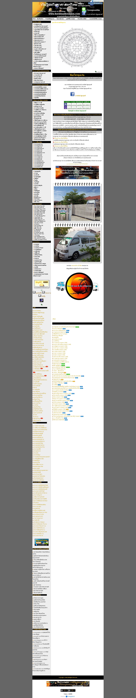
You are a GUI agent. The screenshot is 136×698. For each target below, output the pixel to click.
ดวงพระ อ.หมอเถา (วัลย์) (59, 355)
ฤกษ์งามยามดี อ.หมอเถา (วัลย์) (60, 356)
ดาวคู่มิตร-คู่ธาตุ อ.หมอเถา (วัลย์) (61, 405)
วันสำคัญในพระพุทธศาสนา (41, 470)
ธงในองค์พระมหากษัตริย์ (40, 499)
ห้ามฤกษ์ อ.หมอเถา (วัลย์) (59, 404)
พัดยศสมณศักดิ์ (38, 435)
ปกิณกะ (36, 314)
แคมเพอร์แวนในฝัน (76, 265)
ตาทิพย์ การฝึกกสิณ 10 (58, 383)
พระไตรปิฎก (37, 455)
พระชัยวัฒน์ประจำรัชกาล (40, 493)
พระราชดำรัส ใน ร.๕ (39, 528)
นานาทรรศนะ (37, 310)
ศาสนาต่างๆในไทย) (39, 480)
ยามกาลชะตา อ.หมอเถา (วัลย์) (60, 407)
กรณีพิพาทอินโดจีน (39, 357)
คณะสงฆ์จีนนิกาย (38, 437)
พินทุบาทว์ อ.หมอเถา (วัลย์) (59, 398)
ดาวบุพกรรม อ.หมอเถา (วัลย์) (60, 358)
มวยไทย (36, 405)
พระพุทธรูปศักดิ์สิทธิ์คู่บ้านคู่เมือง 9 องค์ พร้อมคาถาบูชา (66, 386)
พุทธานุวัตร (37, 468)
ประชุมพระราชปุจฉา (39, 522)
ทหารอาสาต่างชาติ (39, 345)
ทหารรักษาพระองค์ (39, 343)
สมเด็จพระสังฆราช (39, 431)
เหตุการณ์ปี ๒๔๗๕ (38, 355)
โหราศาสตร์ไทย (38, 395)
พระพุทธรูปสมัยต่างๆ (39, 441)
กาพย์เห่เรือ (37, 389)
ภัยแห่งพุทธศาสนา (38, 478)
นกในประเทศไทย (38, 411)
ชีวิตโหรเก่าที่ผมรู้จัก (58, 335)
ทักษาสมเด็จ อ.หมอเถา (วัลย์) (60, 395)
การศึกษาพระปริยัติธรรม (40, 427)
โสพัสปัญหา (37, 460)
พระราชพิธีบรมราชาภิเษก (40, 500)
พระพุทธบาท (37, 451)
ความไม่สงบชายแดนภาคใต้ (41, 370)
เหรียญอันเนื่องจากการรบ (40, 512)
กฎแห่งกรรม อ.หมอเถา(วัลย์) (60, 414)
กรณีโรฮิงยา (37, 368)
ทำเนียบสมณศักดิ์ (38, 433)
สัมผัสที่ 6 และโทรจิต (58, 391)
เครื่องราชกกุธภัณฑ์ (39, 497)
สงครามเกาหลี (38, 363)
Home (34, 18)
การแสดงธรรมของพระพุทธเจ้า (42, 456)
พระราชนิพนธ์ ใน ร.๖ (39, 530)
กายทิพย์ (55, 384)
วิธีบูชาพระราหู (57, 379)
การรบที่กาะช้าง (38, 359)
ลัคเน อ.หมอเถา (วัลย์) (58, 397)
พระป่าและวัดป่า (38, 474)
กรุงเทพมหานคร (38, 330)
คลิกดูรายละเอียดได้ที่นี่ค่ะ (61, 138)
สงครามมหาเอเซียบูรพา (40, 361)
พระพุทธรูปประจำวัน (39, 447)
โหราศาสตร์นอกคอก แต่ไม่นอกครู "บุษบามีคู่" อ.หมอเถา (66, 416)
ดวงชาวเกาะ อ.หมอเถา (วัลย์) (60, 348)
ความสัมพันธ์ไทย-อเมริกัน (40, 351)
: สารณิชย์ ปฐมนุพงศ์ (80, 95)
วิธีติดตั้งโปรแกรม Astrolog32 (60, 334)
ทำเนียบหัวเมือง (38, 337)
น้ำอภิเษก (36, 502)
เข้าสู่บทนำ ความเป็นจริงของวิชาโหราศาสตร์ (64, 327)
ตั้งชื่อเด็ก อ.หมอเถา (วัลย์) (59, 409)
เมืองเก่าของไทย (38, 336)
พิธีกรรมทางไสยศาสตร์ (58, 419)
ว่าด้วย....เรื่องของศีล (58, 372)
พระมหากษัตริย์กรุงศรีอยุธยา (41, 487)
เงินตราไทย (37, 399)
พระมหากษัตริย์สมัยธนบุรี (40, 489)
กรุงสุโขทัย (37, 326)
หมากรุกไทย (37, 403)
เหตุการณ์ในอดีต (38, 316)
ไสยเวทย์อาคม (60, 18)
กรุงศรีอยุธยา (37, 328)
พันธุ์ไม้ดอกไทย (38, 409)
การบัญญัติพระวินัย (39, 458)
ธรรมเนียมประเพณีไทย (40, 393)
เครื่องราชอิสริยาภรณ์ (39, 510)
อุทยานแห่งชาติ (38, 412)
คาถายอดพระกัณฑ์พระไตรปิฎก (60, 390)
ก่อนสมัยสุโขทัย (38, 324)
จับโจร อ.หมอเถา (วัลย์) (58, 402)
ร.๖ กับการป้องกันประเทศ (40, 531)
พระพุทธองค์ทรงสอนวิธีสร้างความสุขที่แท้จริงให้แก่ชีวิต (66, 388)
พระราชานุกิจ (37, 506)
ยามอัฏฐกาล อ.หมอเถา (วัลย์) (60, 346)
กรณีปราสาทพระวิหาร (39, 367)
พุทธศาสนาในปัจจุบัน (39, 476)
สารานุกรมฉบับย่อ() (39, 376)
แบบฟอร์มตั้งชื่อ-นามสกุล (96, 18)
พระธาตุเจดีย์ (37, 449)
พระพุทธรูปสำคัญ (38, 443)
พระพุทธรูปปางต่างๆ (39, 445)
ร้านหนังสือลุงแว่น (50, 18)
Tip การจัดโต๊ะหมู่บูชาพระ (59, 369)
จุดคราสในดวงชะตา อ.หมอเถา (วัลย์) (62, 393)
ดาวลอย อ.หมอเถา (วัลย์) (59, 351)
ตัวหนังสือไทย (37, 378)
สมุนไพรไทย (37, 407)
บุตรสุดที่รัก (56, 337)
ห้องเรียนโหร (40, 18)
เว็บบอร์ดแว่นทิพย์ (82, 18)
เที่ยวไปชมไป (37, 420)
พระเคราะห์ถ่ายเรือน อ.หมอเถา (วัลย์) (62, 344)
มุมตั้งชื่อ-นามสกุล (70, 18)
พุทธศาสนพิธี (37, 472)
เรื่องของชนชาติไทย (39, 320)
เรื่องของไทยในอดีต (39, 318)
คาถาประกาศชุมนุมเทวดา (59, 330)
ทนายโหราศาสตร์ (57, 339)
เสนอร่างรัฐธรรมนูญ (39, 312)
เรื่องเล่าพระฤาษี (57, 363)
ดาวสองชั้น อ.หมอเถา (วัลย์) (60, 349)
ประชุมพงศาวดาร (38, 516)
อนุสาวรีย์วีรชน (38, 374)
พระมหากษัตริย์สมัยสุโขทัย (41, 485)
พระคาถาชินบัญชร (57, 328)
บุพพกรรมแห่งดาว (57, 412)
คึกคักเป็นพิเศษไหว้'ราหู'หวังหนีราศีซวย (62, 381)
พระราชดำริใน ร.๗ (39, 533)
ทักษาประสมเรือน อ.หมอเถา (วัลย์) (61, 400)
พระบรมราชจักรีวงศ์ (39, 491)
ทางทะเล (36, 416)
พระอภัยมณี (37, 385)
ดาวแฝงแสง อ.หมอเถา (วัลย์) (60, 342)
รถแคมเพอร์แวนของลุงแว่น (59, 360)
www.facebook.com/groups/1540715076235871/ (77, 164)
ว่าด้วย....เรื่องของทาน (58, 370)
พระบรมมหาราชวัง (39, 514)
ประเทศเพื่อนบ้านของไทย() (41, 349)
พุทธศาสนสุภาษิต (38, 466)
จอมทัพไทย (37, 508)
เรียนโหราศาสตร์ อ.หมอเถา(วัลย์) (61, 411)
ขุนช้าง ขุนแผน (38, 383)
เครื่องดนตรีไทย (38, 401)
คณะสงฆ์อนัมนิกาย (39, 439)
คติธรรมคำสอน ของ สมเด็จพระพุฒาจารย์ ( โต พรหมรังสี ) (67, 376)
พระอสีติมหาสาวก (38, 464)
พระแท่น (36, 453)
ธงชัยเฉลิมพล (37, 341)
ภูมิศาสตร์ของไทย (38, 322)
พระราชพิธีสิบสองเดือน (40, 504)
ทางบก (35, 414)
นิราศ (35, 387)
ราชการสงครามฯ (38, 518)
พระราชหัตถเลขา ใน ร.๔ (40, 524)
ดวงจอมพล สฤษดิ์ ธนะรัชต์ (59, 374)
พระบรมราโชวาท (38, 535)
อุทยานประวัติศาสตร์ (39, 334)
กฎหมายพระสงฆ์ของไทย (40, 429)
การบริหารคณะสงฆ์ (39, 425)
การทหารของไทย (38, 339)
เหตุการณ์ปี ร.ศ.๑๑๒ (39, 353)
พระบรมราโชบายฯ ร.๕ (40, 526)
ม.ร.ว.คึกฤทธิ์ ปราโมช (58, 418)
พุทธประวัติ (37, 462)
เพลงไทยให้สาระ (38, 397)
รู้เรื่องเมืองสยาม (38, 347)
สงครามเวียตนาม (38, 365)
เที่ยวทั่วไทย (37, 418)
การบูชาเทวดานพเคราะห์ (59, 332)
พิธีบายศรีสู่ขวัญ (57, 365)
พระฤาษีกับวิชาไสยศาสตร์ (59, 367)
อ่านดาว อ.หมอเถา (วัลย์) (59, 353)
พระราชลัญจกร (38, 495)
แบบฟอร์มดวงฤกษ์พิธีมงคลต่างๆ (61, 362)
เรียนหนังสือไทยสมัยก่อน (40, 380)
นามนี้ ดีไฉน (56, 341)
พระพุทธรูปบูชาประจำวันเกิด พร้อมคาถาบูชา (64, 377)
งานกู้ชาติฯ (36, 520)
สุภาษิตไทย (37, 391)
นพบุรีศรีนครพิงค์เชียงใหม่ (40, 332)
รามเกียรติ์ (36, 381)
